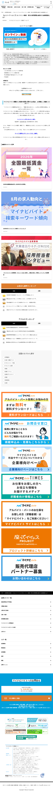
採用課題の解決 (8, 12)
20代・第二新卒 (30, 764)
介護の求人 (15, 770)
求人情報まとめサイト (17, 755)
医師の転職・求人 (24, 768)
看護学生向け (28, 748)
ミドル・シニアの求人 (21, 750)
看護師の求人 (34, 767)
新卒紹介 (36, 764)
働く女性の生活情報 (22, 757)
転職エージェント (16, 766)
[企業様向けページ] (26, 459)
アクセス (11, 776)
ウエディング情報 (16, 759)
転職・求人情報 (16, 749)
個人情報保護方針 (34, 776)
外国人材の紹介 (29, 770)
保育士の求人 (30, 768)
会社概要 (6, 776)
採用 (23, 776)
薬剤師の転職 (28, 767)
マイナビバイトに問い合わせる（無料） (26, 119)
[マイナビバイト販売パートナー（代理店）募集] (26, 568)
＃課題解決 (6, 357)
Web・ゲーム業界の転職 (22, 764)
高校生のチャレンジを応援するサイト (20, 756)
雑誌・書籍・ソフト (31, 757)
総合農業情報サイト (30, 759)
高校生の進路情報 (16, 753)
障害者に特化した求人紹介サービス (32, 750)
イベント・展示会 (34, 760)
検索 (51, 3)
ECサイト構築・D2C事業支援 (18, 760)
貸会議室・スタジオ (16, 773)
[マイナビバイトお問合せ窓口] (26, 432)
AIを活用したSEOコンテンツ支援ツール (31, 763)
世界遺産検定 (23, 759)
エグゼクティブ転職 (24, 766)
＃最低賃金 (6, 380)
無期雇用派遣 (36, 768)
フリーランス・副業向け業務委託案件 (20, 752)
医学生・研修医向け (35, 748)
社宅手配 (23, 773)
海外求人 (21, 749)
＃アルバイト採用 (8, 365)
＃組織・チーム (8, 371)
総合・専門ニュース (25, 755)
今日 (14, 291)
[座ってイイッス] (26, 541)
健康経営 (35, 771)
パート (14, 750)
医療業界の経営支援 (22, 770)
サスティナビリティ (17, 776)
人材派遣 (14, 764)
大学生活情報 (15, 757)
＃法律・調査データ (9, 360)
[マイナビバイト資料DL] (26, 404)
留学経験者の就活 (22, 748)
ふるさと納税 (27, 760)
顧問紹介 (23, 767)
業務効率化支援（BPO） (23, 771)
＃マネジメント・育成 (9, 362)
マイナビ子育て (38, 759)
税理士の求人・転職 (16, 767)
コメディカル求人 (16, 768)
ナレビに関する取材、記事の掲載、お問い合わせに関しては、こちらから (26, 704)
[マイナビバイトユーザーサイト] (26, 513)
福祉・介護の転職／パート (32, 752)
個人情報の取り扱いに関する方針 (26, 706)
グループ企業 (27, 776)
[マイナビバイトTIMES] (26, 486)
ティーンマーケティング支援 (33, 756)
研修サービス (15, 771)
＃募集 (5, 368)
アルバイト (37, 749)
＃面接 (5, 377)
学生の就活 (15, 748)
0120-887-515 (23, 121)
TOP (2, 12)
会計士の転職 (31, 766)
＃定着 (5, 383)
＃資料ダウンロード (9, 374)
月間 (39, 291)
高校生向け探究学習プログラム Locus (27, 753)
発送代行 (30, 771)
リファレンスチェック (30, 773)
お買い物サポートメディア (18, 763)
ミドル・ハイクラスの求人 (29, 749)
